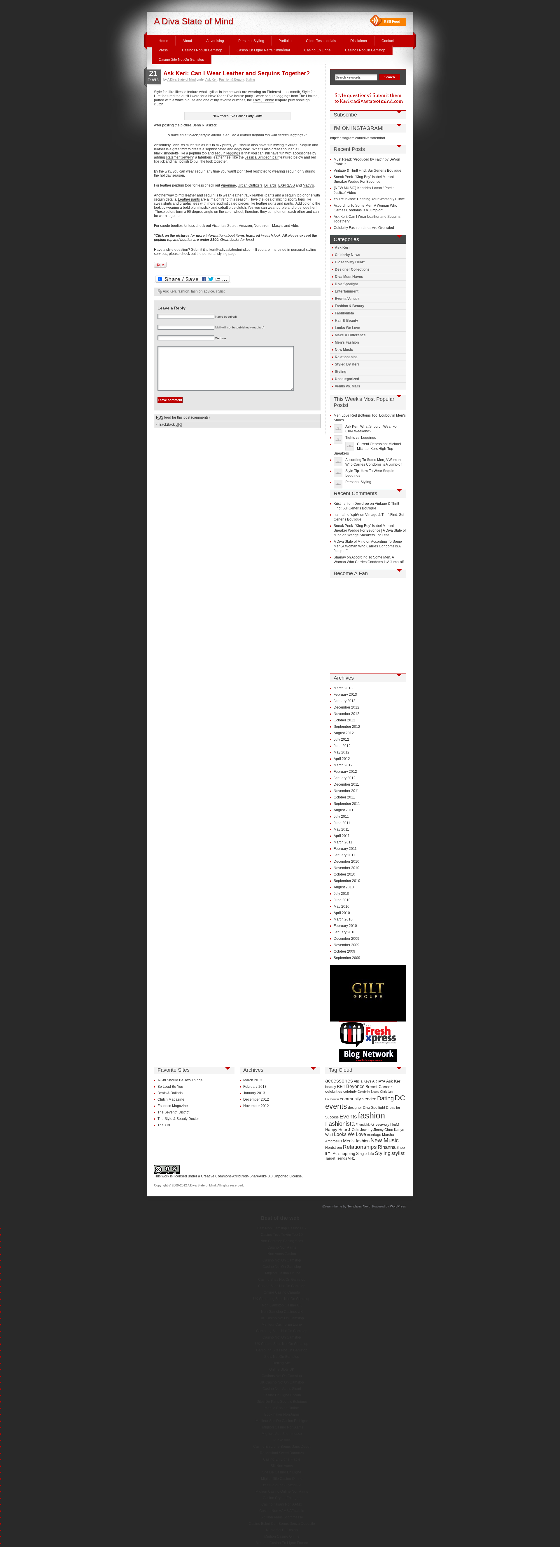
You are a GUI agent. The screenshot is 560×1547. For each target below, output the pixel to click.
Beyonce (355, 1086)
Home (163, 41)
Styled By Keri (347, 364)
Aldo (294, 226)
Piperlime (228, 185)
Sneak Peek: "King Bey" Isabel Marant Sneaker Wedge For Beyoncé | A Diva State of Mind (370, 530)
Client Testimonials (321, 41)
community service (358, 1098)
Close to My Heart (350, 262)
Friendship (363, 1124)
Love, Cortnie (263, 100)
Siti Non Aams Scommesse (281, 1517)
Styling (250, 79)
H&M (394, 1124)
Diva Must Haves (349, 277)
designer (355, 1107)
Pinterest (274, 92)
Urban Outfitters (250, 185)
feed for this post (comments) (183, 417)
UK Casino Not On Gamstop (282, 1318)
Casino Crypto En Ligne (282, 1498)
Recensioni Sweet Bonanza (282, 1453)
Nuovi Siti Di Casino (282, 1530)
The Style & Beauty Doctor (178, 1119)
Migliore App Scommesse (282, 1434)
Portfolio (285, 41)
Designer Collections (352, 269)
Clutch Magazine (171, 1099)
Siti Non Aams (282, 1466)
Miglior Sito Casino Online (281, 1479)
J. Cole (353, 1130)
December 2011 (346, 784)
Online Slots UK (281, 1369)
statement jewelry (179, 157)
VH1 (351, 1158)
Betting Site (282, 1363)
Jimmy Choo (383, 1130)
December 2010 (346, 861)
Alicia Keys (362, 1081)
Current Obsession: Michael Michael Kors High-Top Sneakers (367, 448)
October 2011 (344, 797)
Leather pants (189, 199)
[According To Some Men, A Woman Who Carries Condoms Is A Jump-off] (339, 461)
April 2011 (342, 836)
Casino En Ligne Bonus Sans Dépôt (281, 1447)
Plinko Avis (281, 1440)
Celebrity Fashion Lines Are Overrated (364, 228)
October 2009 (344, 951)
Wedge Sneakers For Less (368, 535)
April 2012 (342, 759)
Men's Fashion (347, 342)
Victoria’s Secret (224, 226)
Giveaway (380, 1124)
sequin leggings (227, 153)
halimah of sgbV (346, 515)
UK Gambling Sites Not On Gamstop (281, 1299)
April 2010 (342, 913)
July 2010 (341, 894)
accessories (339, 1081)
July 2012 (341, 739)
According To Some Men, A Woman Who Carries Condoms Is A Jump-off (368, 546)
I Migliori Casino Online (281, 1273)
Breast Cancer (378, 1086)
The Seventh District (173, 1112)
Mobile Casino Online (282, 1408)
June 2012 (342, 746)
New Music (344, 350)
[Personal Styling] (339, 484)
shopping (346, 1153)
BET (341, 1086)
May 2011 (341, 829)
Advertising (215, 41)
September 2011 (347, 804)
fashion (183, 291)
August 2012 (344, 733)
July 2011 (341, 817)
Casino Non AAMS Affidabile (281, 1511)
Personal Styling (251, 41)
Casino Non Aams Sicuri (281, 1389)
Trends (341, 1158)
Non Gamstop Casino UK (282, 1305)
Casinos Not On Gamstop (202, 50)
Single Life (365, 1153)
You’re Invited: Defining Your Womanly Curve (369, 199)
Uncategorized (347, 379)
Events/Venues (347, 299)
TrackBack (170, 424)
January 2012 (345, 778)
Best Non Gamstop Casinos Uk (281, 1228)
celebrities (333, 1091)
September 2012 (347, 727)
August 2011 (344, 810)
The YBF (164, 1125)
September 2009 (347, 958)
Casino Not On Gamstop (281, 1260)
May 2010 (341, 906)
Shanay (340, 557)
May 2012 (341, 752)
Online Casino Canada (282, 1292)
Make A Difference (350, 335)
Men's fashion (356, 1140)
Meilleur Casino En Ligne (282, 1324)
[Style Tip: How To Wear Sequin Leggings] (339, 473)
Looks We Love (347, 328)
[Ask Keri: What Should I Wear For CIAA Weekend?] (339, 428)
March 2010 (343, 919)
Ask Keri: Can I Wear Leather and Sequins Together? (236, 73)
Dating (385, 1098)
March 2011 (343, 842)
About (187, 41)
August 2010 (344, 887)
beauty (330, 1087)
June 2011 (342, 823)
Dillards (270, 185)
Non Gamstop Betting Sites (281, 1241)
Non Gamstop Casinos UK (282, 1312)
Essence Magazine (173, 1106)
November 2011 (346, 791)
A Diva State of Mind (193, 21)
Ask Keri (211, 79)
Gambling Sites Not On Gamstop (281, 1331)
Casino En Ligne (317, 50)
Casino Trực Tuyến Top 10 (282, 1235)
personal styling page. (219, 254)
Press (163, 50)
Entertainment (346, 291)
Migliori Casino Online (282, 1536)
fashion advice (202, 291)
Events (348, 1116)
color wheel (234, 212)
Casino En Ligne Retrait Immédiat (263, 50)
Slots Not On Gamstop (281, 1357)
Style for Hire (164, 92)
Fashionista (344, 313)
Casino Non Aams (281, 1247)
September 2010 (347, 881)
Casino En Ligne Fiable (281, 1459)
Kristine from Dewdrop (351, 504)
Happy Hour (336, 1129)
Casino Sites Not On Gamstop (281, 1280)
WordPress (398, 1206)
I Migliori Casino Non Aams (281, 1427)
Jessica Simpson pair (262, 157)
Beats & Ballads (170, 1093)
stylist (220, 291)
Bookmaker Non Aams (282, 1414)
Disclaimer (358, 41)
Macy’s (308, 185)
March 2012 (343, 765)
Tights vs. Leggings (360, 438)
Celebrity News (347, 255)
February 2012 (345, 772)
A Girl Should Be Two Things (180, 1080)
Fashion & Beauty (231, 79)
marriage (374, 1135)
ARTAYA (378, 1081)
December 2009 (346, 939)
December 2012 (346, 707)
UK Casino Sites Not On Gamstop (281, 1344)
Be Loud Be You (170, 1087)
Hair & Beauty (346, 321)
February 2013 (345, 694)
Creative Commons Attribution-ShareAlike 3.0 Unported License (251, 1176)
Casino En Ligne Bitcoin (282, 1395)
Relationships (346, 357)
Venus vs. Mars (347, 386)
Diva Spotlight (346, 284)
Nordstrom (262, 226)
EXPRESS (286, 185)
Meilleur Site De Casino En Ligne (282, 1421)
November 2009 (346, 945)
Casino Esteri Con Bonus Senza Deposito (282, 1524)
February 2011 (345, 849)
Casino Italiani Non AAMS (281, 1504)
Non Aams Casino (281, 1254)
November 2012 (346, 714)
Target (330, 1158)
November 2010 (346, 868)
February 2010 (345, 926)
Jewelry (366, 1130)
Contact (388, 41)
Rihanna (387, 1147)
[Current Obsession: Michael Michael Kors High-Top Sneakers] (350, 446)
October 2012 (344, 720)
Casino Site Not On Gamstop (181, 60)
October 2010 (344, 874)
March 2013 (343, 688)
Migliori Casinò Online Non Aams (282, 1491)
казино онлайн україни (282, 1485)
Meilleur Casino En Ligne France (282, 1543)
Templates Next (358, 1206)
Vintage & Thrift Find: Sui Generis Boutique (367, 170)
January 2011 (344, 855)
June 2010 (342, 900)
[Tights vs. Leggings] (339, 439)
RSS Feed (392, 22)
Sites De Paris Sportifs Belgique (282, 1402)
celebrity (350, 1092)
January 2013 (345, 701)
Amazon (245, 226)
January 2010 (345, 932)
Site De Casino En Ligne (281, 1472)
